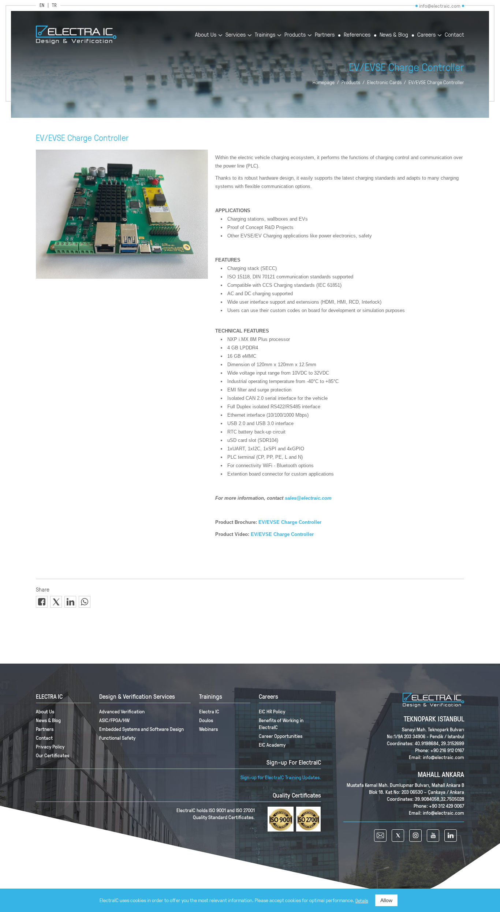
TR (54, 5)
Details (361, 900)
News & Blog (394, 34)
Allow (386, 900)
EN (42, 5)
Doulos (206, 720)
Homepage (324, 82)
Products (295, 34)
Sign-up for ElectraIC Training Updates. (280, 777)
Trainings (265, 34)
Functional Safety (117, 737)
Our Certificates (52, 755)
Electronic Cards (384, 82)
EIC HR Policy (272, 711)
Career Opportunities (280, 735)
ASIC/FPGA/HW (114, 720)
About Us (205, 34)
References (357, 34)
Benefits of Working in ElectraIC (281, 724)
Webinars (208, 728)
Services (235, 34)
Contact (454, 34)
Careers (426, 34)
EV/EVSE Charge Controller (436, 82)
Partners (325, 34)
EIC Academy (272, 744)
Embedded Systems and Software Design (141, 728)
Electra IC (209, 711)
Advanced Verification (122, 711)
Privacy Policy (50, 746)
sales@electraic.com (308, 498)
